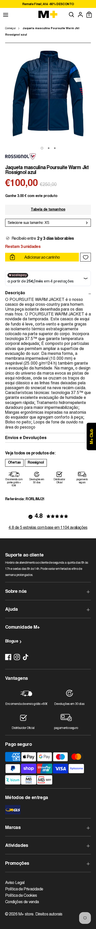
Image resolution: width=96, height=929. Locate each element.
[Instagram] (17, 657)
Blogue (11, 641)
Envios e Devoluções (26, 438)
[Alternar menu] (6, 14)
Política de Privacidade (24, 889)
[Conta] (80, 15)
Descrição (15, 293)
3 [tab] (55, 148)
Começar (10, 28)
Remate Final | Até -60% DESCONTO (48, 4)
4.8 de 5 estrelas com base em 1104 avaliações (47, 528)
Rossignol (36, 463)
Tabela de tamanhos (48, 210)
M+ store (26, 914)
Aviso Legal (14, 883)
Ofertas (14, 463)
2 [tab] (48, 148)
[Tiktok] (26, 657)
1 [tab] (42, 148)
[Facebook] (8, 657)
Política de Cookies (21, 896)
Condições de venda (22, 902)
